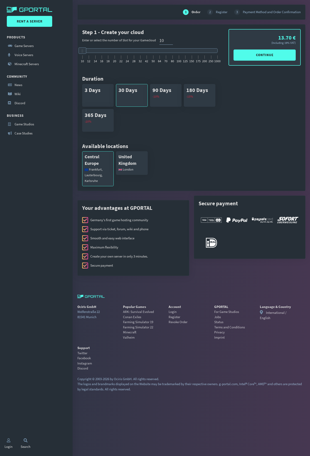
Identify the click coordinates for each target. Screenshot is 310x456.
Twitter (82, 353)
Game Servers (24, 46)
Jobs (217, 317)
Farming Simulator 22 (138, 327)
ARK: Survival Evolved (138, 312)
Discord (19, 103)
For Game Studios (226, 312)
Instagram (84, 363)
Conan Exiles (132, 317)
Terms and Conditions (229, 327)
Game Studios (24, 124)
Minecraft (129, 332)
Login (173, 312)
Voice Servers (23, 55)
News (18, 85)
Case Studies (23, 133)
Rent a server (29, 21)
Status (218, 322)
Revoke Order (178, 322)
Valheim (129, 337)
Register (174, 317)
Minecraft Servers (26, 64)
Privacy (219, 332)
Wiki (17, 94)
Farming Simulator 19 (138, 322)
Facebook (84, 358)
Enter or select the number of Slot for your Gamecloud (119, 40)
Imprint (219, 337)
